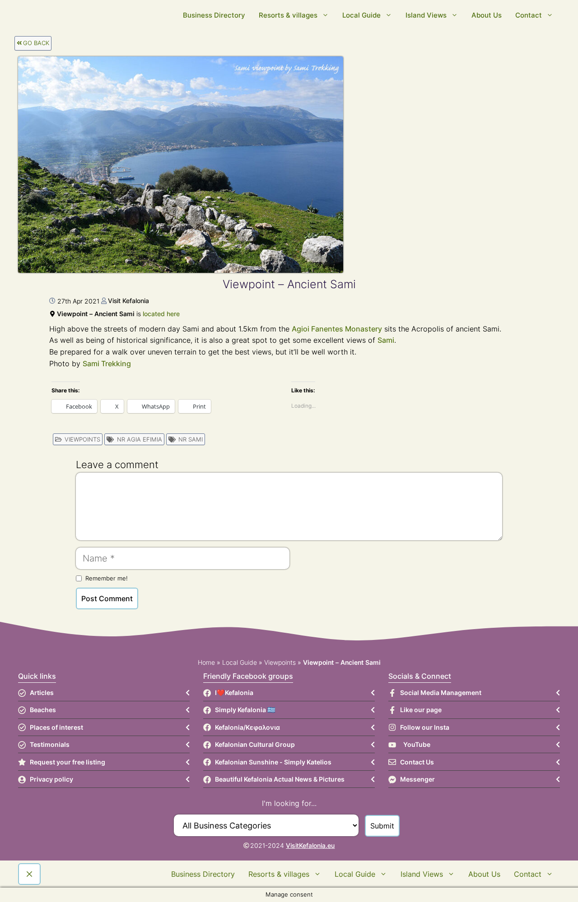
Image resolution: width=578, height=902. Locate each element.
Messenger (417, 779)
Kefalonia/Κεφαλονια (247, 727)
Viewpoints (82, 439)
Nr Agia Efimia (139, 439)
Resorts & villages (288, 15)
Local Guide (361, 15)
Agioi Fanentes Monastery (337, 328)
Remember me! (106, 578)
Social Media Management (440, 692)
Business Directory (214, 15)
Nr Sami (190, 439)
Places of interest (56, 727)
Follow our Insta (424, 727)
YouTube (416, 744)
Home (206, 662)
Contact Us (417, 762)
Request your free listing (67, 762)
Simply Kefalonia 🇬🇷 (245, 709)
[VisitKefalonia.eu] (162, 15)
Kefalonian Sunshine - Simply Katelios (273, 762)
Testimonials (50, 744)
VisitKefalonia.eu (310, 845)
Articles (42, 692)
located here (161, 314)
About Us (486, 15)
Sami (386, 340)
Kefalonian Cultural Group (255, 744)
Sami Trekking (107, 363)
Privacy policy (51, 779)
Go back (36, 42)
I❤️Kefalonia (234, 692)
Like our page (421, 709)
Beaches (43, 709)
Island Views (426, 15)
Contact (528, 15)
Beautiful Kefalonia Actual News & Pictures (280, 779)
